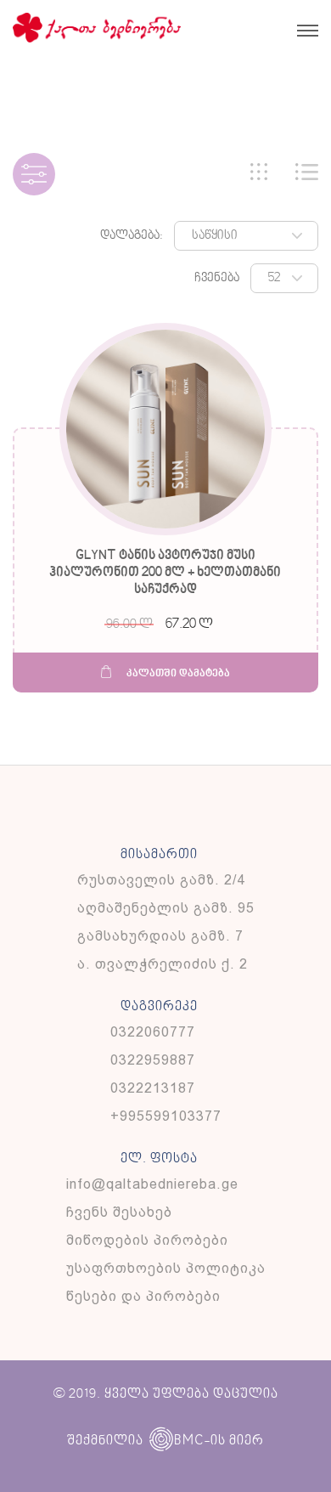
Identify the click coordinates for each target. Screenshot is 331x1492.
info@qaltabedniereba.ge (152, 1184)
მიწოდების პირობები (147, 1240)
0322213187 (152, 1088)
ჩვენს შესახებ (119, 1212)
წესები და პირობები (143, 1296)
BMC (189, 1441)
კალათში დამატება (177, 674)
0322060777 (152, 1032)
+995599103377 (166, 1116)
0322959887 (152, 1060)
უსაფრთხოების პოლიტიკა (166, 1268)
